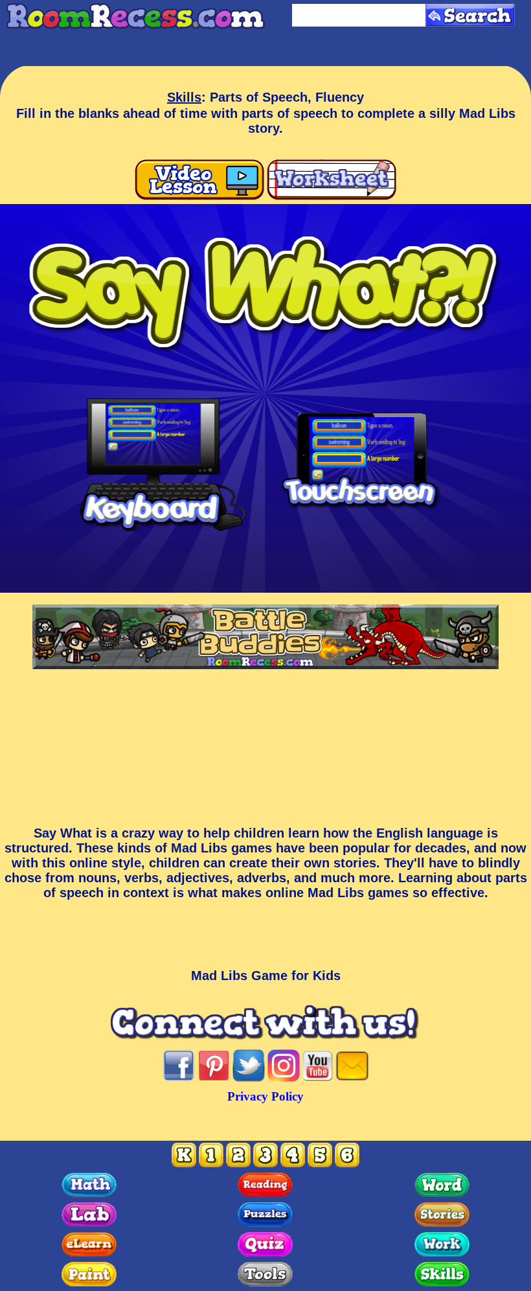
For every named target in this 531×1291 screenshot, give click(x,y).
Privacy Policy (265, 1096)
